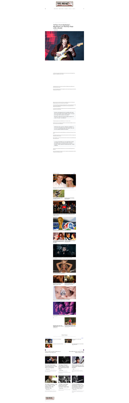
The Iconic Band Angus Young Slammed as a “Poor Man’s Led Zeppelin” (51, 366)
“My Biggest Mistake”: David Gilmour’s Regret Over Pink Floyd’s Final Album (63, 366)
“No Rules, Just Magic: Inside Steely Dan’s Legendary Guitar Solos (63, 385)
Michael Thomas (64, 335)
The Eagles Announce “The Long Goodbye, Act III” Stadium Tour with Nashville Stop (51, 386)
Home (53, 22)
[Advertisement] (64, 17)
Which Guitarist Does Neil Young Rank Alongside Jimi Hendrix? (78, 366)
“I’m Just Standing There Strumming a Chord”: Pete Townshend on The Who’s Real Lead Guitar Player (78, 386)
